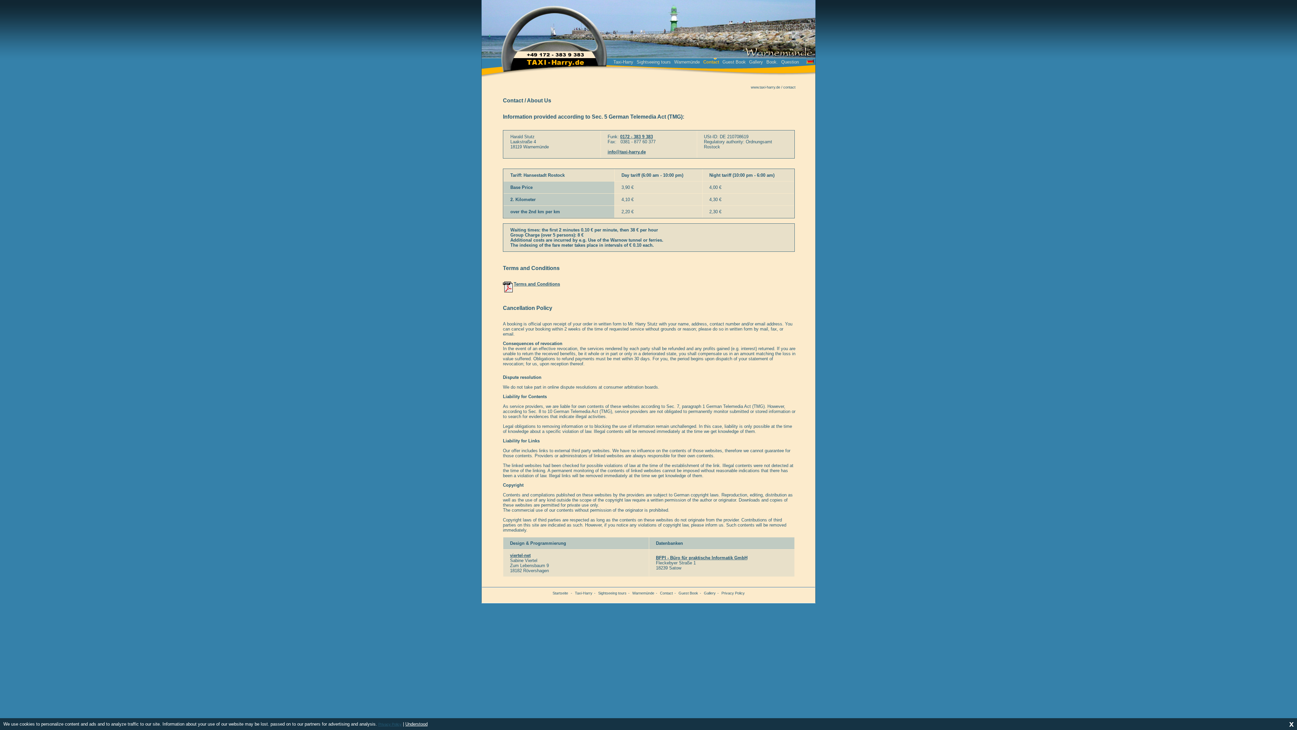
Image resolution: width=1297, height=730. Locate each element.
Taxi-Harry (623, 62)
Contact (666, 593)
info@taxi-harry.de (627, 151)
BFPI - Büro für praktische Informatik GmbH (701, 557)
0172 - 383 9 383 (636, 136)
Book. (772, 62)
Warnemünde (687, 62)
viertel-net (520, 555)
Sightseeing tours (654, 62)
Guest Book (734, 62)
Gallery (756, 62)
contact (789, 87)
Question (790, 62)
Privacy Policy (733, 593)
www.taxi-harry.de (765, 87)
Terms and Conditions (537, 284)
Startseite (560, 593)
